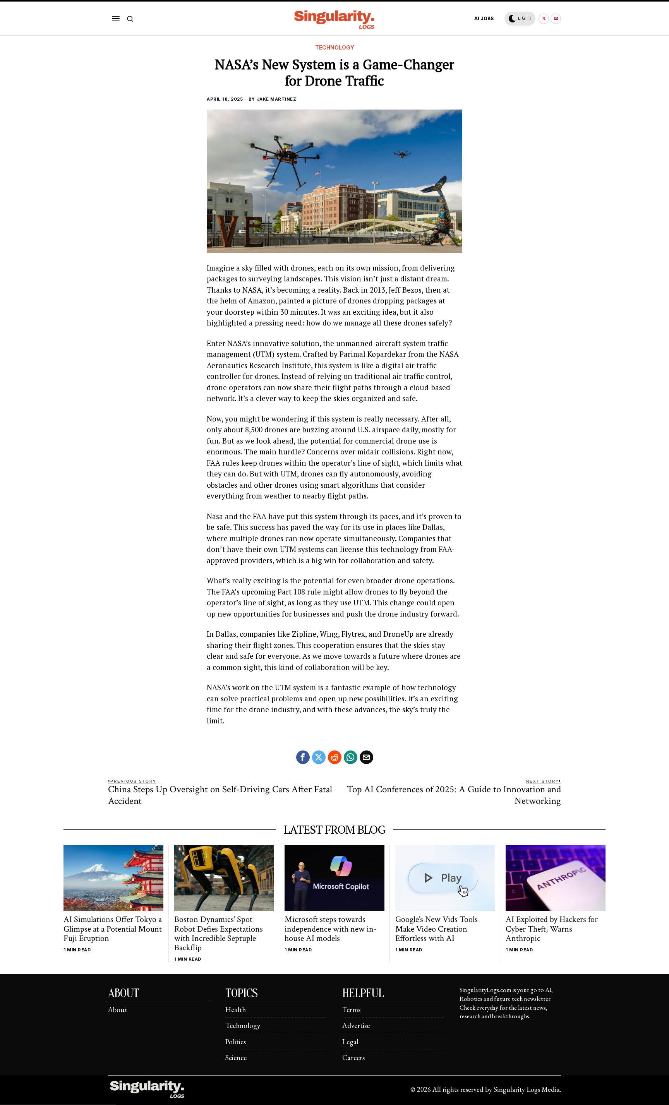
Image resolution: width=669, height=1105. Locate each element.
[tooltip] (544, 19)
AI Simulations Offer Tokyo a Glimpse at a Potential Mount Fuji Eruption (112, 929)
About (117, 1009)
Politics (235, 1042)
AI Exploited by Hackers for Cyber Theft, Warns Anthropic (552, 929)
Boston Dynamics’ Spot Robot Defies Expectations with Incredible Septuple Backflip (218, 934)
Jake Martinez (277, 99)
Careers (353, 1057)
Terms (351, 1009)
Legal (350, 1042)
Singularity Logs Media (527, 1089)
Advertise (356, 1025)
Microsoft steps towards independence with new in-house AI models (331, 929)
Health (235, 1009)
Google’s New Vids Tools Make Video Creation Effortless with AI (436, 929)
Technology (334, 47)
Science (236, 1057)
